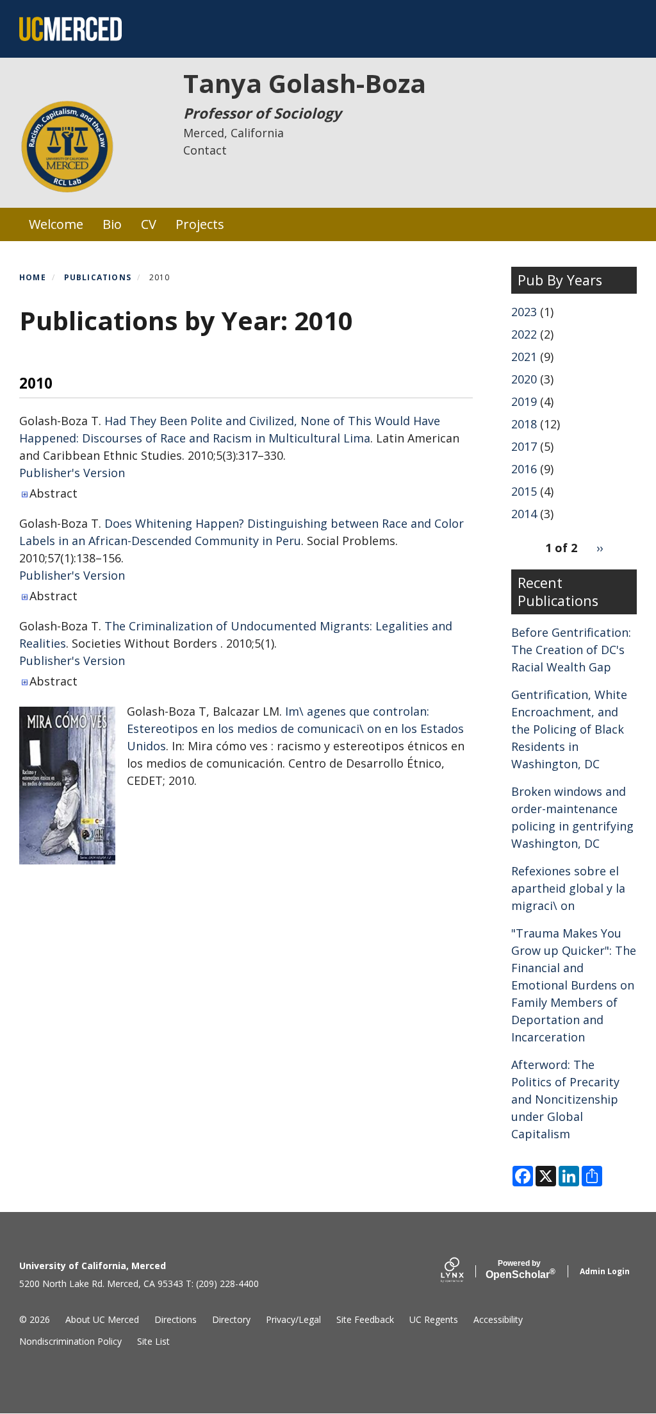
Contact (205, 150)
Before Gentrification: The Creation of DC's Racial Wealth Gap (571, 650)
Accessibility (498, 1319)
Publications (97, 277)
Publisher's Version (72, 472)
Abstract (53, 493)
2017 (524, 446)
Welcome (56, 224)
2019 (524, 401)
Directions (175, 1319)
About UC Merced (102, 1319)
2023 (524, 311)
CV (148, 224)
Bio (112, 224)
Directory (231, 1319)
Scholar (519, 1269)
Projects (200, 224)
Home (32, 277)
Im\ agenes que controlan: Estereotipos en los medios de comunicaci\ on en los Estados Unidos (295, 728)
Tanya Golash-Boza (304, 83)
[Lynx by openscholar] (463, 1271)
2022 (524, 334)
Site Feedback (365, 1319)
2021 (524, 356)
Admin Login (605, 1271)
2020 (524, 379)
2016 (524, 468)
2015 (524, 491)
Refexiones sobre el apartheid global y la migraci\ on (568, 888)
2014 (524, 513)
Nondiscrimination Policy (70, 1341)
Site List (153, 1341)
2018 (524, 424)
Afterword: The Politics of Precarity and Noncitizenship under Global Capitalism (565, 1099)
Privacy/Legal (293, 1319)
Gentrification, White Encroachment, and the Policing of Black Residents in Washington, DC (569, 729)
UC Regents (433, 1319)
